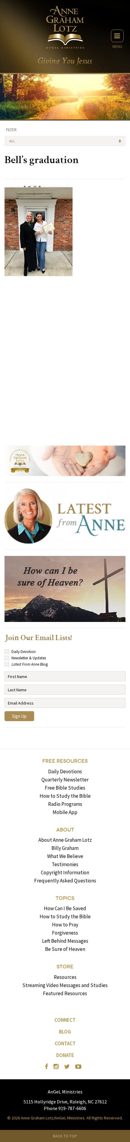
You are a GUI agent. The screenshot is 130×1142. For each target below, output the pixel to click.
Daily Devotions (65, 771)
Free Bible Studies (65, 787)
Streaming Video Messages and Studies (65, 985)
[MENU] (117, 36)
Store (65, 967)
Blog (65, 1031)
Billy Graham (65, 848)
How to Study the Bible (65, 796)
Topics (65, 898)
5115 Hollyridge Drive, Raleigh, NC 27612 (65, 1102)
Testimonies (65, 864)
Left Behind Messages (65, 941)
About (65, 830)
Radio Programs (65, 804)
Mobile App (65, 812)
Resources (65, 977)
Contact (65, 1043)
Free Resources (65, 761)
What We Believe (65, 856)
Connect (65, 1020)
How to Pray (65, 924)
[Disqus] (65, 358)
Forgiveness (65, 932)
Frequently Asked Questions (65, 880)
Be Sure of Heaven (65, 949)
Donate (65, 1055)
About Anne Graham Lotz (65, 840)
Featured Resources (65, 993)
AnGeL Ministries (65, 1092)
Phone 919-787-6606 (65, 1108)
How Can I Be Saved (65, 908)
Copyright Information (65, 872)
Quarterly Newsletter (65, 779)
